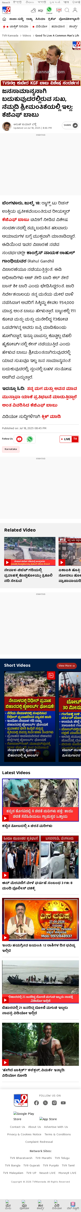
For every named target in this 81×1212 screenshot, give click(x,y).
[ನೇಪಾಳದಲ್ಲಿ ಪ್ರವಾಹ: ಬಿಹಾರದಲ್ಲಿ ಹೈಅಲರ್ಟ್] (29, 716)
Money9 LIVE (67, 1173)
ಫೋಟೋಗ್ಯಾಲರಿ (69, 19)
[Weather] (33, 10)
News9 (6, 2)
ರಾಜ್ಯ (29, 19)
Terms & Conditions (57, 1134)
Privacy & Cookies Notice (24, 1134)
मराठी (42, 2)
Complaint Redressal (39, 1142)
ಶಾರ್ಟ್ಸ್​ (73, 26)
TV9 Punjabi (51, 1165)
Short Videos (17, 666)
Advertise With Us (56, 1127)
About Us (34, 1127)
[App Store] (51, 1121)
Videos (26, 35)
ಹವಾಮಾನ (58, 26)
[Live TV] (58, 10)
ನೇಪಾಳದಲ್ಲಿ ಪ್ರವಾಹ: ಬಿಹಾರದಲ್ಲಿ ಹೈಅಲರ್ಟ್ (23, 753)
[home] (4, 19)
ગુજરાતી (54, 2)
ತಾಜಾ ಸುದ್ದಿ (16, 19)
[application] (40, 63)
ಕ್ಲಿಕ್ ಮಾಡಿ (51, 417)
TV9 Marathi (43, 1158)
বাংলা (66, 2)
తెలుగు (30, 2)
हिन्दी (17, 2)
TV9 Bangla (12, 1165)
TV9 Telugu (62, 1158)
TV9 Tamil (68, 1165)
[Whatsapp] (48, 10)
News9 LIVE (47, 1173)
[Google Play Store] (26, 1116)
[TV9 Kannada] (6, 10)
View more (65, 665)
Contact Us (17, 1127)
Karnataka (11, 449)
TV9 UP (31, 1173)
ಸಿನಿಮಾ (40, 19)
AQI (40, 11)
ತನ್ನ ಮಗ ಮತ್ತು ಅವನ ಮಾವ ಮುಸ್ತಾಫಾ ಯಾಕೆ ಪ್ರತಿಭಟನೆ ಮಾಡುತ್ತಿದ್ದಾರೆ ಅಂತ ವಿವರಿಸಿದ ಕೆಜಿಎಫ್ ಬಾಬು (39, 397)
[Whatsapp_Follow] (30, 439)
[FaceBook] (36, 1102)
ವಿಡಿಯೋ (41, 26)
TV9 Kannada (10, 35)
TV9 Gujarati (31, 1165)
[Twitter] (45, 1102)
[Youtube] (19, 439)
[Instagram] (54, 1102)
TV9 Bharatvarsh (21, 1158)
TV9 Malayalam (13, 1173)
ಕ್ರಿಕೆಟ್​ (52, 19)
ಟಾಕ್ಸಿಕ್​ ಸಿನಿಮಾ (19, 26)
